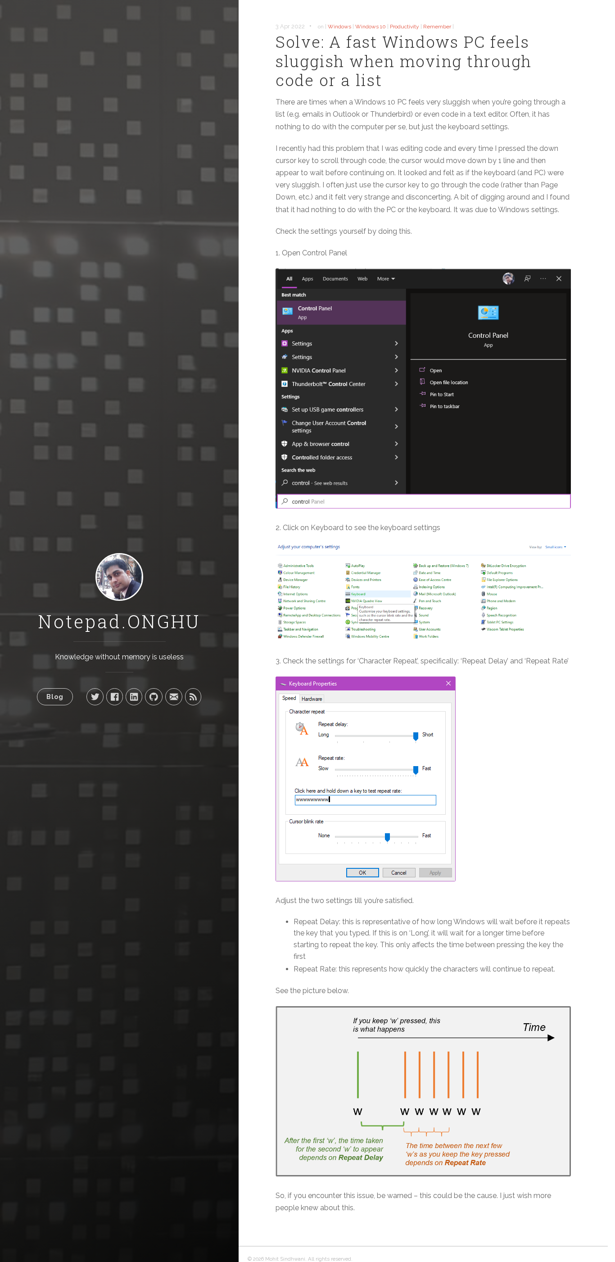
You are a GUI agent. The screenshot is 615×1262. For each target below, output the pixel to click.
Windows (339, 26)
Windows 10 (370, 26)
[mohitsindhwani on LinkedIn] (134, 696)
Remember (437, 26)
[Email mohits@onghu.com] (173, 696)
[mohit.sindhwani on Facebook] (114, 696)
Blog (54, 696)
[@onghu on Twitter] (95, 696)
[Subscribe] (193, 696)
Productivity (404, 26)
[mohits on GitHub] (154, 696)
